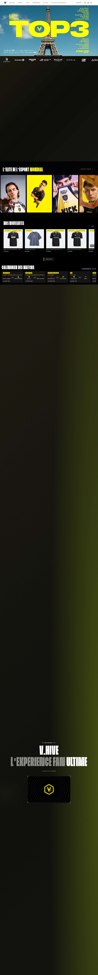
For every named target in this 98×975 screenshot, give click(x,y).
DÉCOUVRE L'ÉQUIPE (86, 169)
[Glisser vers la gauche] (89, 226)
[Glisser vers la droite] (92, 226)
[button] (85, 2)
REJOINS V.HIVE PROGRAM (49, 771)
